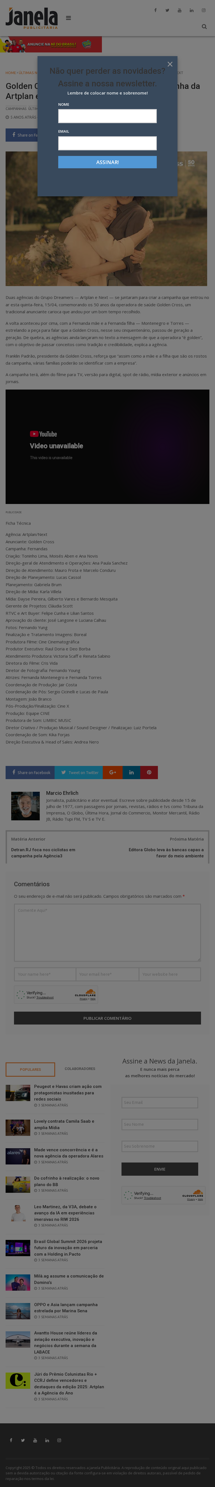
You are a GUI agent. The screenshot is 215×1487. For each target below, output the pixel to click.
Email (63, 131)
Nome (63, 104)
